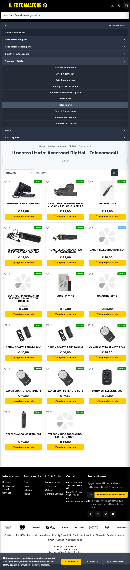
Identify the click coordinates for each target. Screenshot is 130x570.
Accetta (73, 561)
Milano (27, 494)
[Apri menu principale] (4, 5)
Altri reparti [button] (12, 137)
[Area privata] (112, 5)
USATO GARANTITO (16, 32)
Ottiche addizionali (65, 67)
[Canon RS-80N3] (107, 282)
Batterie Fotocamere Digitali (65, 92)
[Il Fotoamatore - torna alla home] (28, 5)
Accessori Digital (14, 61)
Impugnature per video (65, 86)
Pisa (26, 482)
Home (42, 146)
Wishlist (49, 490)
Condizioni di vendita (8, 488)
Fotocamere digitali (16, 39)
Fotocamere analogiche (18, 46)
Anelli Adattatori (65, 74)
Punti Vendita (23, 535)
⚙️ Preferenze (115, 561)
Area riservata (52, 482)
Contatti (6, 493)
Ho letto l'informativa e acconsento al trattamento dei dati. (107, 504)
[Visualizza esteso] (123, 173)
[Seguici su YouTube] (113, 514)
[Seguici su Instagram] (98, 514)
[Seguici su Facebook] (90, 514)
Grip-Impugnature (65, 80)
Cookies (60, 539)
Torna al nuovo (117, 25)
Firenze (27, 486)
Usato (51, 146)
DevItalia (78, 552)
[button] (5, 182)
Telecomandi (65, 105)
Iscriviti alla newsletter (111, 494)
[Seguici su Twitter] (105, 514)
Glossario (100, 535)
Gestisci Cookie (74, 539)
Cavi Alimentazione (65, 117)
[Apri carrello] (126, 5)
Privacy (117, 501)
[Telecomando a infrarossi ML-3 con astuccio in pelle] (65, 190)
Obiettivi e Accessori (17, 54)
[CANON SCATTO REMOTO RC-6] (107, 333)
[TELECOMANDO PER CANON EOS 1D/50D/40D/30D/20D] (23, 236)
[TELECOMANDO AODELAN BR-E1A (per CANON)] (65, 420)
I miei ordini (50, 486)
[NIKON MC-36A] (107, 190)
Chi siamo (7, 482)
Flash (8, 130)
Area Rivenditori (48, 535)
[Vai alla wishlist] (119, 5)
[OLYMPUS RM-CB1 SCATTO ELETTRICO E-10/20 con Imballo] (23, 282)
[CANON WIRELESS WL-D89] (107, 377)
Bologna (28, 490)
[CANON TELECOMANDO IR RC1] (107, 236)
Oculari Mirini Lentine (65, 123)
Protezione (65, 98)
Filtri (66, 160)
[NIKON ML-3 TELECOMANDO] (23, 190)
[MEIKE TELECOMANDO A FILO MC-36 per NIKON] (65, 236)
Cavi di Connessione (65, 111)
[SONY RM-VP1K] (65, 282)
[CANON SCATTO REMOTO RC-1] (23, 333)
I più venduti (64, 535)
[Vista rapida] (9, 182)
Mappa (121, 535)
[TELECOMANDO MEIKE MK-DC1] (23, 420)
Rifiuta (94, 561)
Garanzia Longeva (54, 494)
